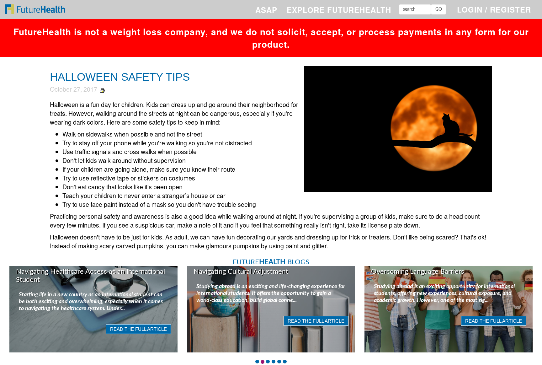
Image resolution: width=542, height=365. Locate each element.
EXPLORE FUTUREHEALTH (339, 9)
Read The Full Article (138, 329)
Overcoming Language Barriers (417, 271)
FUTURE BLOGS (271, 262)
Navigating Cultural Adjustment (241, 271)
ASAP (266, 9)
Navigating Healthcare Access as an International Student (90, 275)
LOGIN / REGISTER (494, 9)
